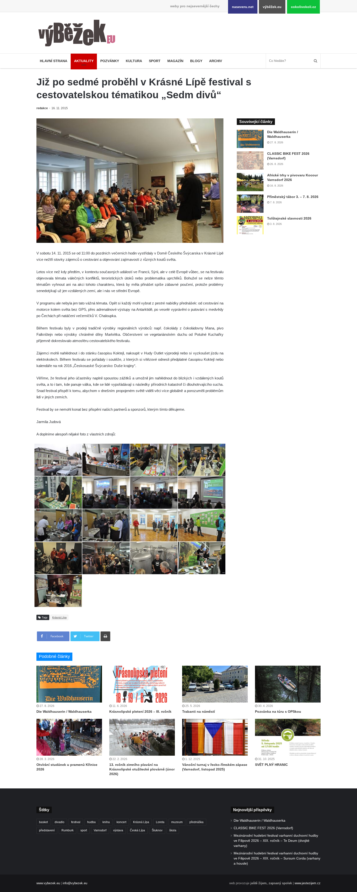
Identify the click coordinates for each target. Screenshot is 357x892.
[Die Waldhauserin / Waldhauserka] (250, 139)
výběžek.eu (272, 7)
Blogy (196, 61)
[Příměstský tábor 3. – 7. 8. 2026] (250, 204)
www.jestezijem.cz (308, 883)
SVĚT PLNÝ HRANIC (271, 765)
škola (172, 830)
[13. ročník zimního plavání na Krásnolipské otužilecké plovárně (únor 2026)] (142, 737)
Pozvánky (109, 61)
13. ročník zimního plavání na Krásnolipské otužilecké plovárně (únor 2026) (142, 769)
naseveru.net (243, 7)
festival (75, 822)
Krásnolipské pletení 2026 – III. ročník (140, 711)
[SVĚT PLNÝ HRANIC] (288, 737)
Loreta (160, 822)
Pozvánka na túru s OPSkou (278, 711)
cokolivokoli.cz (303, 7)
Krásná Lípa (59, 617)
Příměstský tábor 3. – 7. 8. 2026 (292, 197)
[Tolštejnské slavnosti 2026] (250, 225)
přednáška (196, 822)
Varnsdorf (100, 830)
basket (43, 822)
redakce (42, 108)
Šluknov (157, 830)
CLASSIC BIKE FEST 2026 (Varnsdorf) (263, 828)
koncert (121, 822)
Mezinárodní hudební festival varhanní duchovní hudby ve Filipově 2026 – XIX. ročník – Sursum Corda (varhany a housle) (277, 858)
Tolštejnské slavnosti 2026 (289, 218)
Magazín (175, 61)
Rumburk (67, 830)
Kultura (134, 61)
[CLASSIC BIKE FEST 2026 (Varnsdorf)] (250, 160)
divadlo (59, 822)
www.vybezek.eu (48, 883)
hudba (91, 822)
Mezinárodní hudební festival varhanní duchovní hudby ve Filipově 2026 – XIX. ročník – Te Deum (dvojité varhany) (276, 841)
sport (83, 830)
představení (47, 830)
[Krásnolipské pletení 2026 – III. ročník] (142, 684)
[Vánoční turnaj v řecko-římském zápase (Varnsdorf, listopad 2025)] (215, 737)
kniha (106, 822)
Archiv (215, 61)
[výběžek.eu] (78, 34)
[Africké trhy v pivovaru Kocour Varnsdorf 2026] (250, 182)
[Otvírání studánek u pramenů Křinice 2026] (69, 737)
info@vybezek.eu (75, 883)
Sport (155, 61)
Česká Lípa (137, 830)
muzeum (177, 822)
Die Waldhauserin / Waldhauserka (64, 711)
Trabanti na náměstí (198, 711)
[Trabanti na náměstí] (215, 684)
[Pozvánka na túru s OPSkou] (288, 684)
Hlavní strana (53, 61)
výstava (118, 830)
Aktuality (84, 61)
